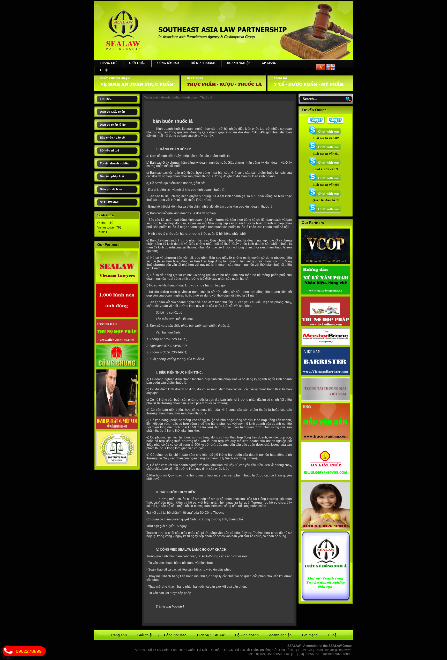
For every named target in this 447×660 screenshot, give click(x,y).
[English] (330, 69)
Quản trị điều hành (325, 200)
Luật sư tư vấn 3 (326, 169)
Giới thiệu (137, 62)
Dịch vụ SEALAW (211, 635)
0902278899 (29, 651)
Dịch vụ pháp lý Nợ (113, 124)
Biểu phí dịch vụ (111, 189)
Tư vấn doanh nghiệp (114, 163)
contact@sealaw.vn (338, 650)
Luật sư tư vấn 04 (326, 185)
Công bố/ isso (168, 62)
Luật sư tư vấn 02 (326, 138)
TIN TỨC (105, 98)
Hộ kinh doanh (203, 62)
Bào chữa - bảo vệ (112, 137)
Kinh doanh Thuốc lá (197, 97)
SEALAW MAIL (110, 202)
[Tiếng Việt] (320, 69)
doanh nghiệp (238, 62)
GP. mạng (269, 62)
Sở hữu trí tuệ (109, 150)
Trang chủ (108, 62)
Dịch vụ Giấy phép (112, 111)
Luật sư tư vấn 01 (326, 154)
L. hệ (104, 70)
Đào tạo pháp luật (112, 176)
